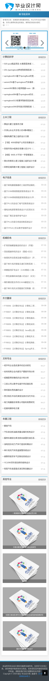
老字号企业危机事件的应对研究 (17, 365)
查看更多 (42, 57)
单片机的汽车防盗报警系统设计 (17, 450)
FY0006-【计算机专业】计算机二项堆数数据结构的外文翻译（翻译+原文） (20, 306)
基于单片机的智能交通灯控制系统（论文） (20, 264)
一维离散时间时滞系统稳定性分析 (24, 513)
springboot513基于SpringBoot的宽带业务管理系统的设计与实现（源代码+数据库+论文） (20, 76)
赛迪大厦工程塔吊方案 (13, 124)
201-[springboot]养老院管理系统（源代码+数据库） (20, 70)
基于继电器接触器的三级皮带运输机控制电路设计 (20, 185)
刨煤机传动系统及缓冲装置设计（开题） (20, 258)
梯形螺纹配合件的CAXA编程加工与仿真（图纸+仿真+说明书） (20, 282)
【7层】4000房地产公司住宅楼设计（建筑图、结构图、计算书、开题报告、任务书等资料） (20, 142)
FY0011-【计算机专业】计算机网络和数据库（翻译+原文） (20, 342)
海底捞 (24, 581)
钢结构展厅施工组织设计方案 (16, 136)
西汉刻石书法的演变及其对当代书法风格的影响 (20, 396)
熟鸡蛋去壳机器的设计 (13, 390)
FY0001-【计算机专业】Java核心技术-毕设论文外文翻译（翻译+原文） (20, 330)
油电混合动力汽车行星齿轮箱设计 (18, 444)
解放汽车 (8, 426)
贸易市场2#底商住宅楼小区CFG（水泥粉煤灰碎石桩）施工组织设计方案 (20, 149)
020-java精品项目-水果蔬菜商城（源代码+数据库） (20, 64)
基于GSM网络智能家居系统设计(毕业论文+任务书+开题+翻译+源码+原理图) (20, 197)
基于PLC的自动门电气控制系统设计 (19, 203)
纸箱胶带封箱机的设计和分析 (16, 378)
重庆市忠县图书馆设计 (24, 649)
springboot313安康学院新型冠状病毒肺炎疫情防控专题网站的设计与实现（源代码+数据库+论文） (20, 100)
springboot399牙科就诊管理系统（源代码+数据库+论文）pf (20, 107)
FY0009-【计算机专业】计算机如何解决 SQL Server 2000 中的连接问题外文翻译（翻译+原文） (20, 324)
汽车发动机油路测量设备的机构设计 (19, 432)
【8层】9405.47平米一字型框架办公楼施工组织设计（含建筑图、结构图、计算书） (20, 155)
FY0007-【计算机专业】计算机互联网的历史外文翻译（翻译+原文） (20, 312)
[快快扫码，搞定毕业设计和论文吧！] (24, 41)
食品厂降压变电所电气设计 (15, 216)
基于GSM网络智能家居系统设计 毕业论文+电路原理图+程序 (20, 191)
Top (45, 673)
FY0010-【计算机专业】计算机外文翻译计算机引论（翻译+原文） (20, 336)
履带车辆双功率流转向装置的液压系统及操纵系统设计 (20, 438)
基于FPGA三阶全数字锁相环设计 (18, 228)
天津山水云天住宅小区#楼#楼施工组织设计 (20, 130)
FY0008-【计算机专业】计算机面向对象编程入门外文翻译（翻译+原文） (20, 318)
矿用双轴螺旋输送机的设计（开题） (19, 245)
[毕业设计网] (23, 5)
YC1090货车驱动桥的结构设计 (17, 462)
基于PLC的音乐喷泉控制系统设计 (18, 222)
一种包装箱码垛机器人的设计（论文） (20, 276)
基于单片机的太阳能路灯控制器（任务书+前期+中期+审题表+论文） (20, 288)
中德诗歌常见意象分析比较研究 (24, 547)
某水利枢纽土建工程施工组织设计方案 (20, 161)
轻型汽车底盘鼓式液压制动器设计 (18, 469)
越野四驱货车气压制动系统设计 (17, 456)
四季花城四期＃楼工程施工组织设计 (19, 167)
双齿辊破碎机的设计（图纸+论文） (19, 251)
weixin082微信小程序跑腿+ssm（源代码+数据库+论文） (20, 88)
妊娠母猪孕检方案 (11, 408)
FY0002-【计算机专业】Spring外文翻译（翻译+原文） (20, 349)
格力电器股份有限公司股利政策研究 (19, 402)
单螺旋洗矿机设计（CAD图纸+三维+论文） (20, 270)
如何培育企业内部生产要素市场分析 (19, 371)
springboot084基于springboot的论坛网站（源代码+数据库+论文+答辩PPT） (20, 94)
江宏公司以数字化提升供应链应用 (18, 384)
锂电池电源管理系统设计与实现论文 (19, 210)
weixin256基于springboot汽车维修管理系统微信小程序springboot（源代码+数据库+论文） (20, 82)
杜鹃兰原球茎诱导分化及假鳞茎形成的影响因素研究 (24, 615)
